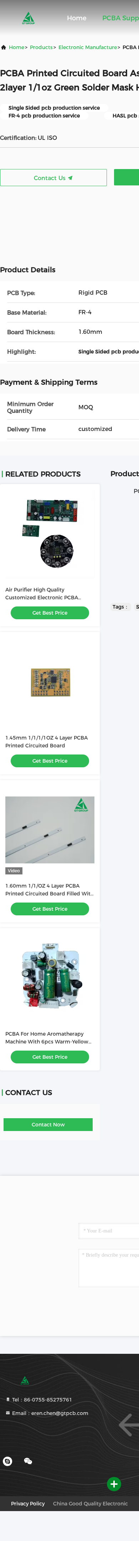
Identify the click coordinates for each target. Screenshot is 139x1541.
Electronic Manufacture (87, 47)
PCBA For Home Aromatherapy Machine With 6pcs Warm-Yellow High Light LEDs (46, 1042)
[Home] (28, 18)
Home (77, 18)
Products (41, 47)
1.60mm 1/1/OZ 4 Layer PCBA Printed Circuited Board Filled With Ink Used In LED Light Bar (49, 894)
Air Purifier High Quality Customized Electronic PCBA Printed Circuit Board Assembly (44, 598)
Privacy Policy (28, 1503)
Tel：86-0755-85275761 (41, 1400)
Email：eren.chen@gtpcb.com (49, 1413)
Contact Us (50, 178)
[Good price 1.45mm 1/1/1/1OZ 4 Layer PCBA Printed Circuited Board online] (49, 681)
